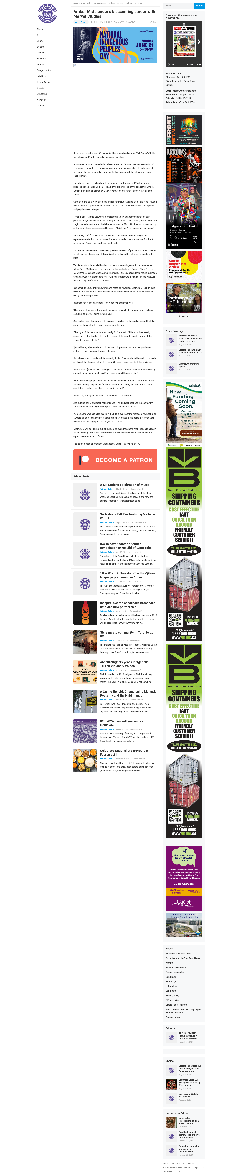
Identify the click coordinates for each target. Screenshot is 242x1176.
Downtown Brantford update (189, 365)
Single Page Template (176, 1004)
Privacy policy (173, 995)
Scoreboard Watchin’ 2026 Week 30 (189, 1095)
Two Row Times (175, 1167)
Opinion (40, 52)
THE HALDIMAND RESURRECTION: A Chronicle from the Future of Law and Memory (188, 1036)
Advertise (41, 99)
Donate (40, 88)
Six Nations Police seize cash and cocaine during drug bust (190, 338)
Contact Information (175, 972)
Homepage (171, 981)
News (40, 29)
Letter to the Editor (177, 1113)
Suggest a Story (45, 70)
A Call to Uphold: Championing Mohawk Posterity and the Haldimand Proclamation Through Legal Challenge (128, 695)
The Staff (94, 22)
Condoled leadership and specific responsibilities (189, 1149)
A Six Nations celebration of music (124, 485)
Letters (40, 64)
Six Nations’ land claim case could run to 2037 (190, 351)
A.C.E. (39, 35)
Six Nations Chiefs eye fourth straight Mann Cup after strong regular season (190, 1069)
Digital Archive (44, 82)
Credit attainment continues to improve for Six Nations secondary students (189, 1135)
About (165, 1163)
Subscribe (42, 94)
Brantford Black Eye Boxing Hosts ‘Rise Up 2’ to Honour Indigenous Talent (190, 1083)
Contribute (171, 977)
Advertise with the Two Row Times (183, 958)
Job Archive (171, 986)
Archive (169, 963)
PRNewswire (172, 1000)
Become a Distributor (176, 967)
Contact (40, 105)
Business (41, 58)
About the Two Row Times (179, 953)
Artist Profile (86, 3)
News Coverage (174, 331)
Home (75, 3)
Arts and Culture (107, 489)
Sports (40, 41)
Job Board (42, 76)
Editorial (41, 47)
